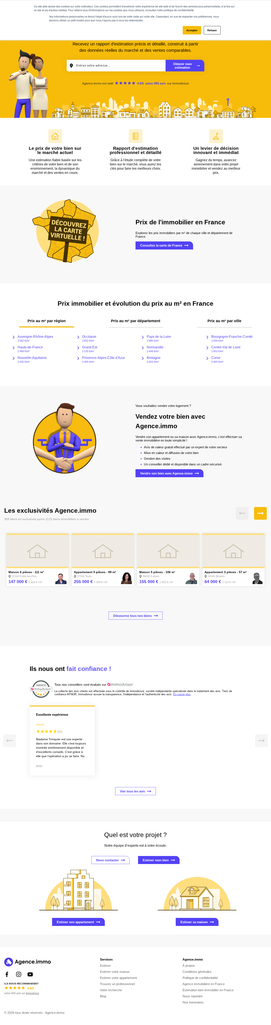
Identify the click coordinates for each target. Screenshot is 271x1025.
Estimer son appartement (75, 922)
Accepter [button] (192, 30)
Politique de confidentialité (200, 978)
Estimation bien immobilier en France (208, 990)
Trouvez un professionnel (117, 984)
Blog (103, 996)
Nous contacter (107, 860)
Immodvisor (180, 83)
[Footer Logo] (27, 963)
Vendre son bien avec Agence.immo (166, 473)
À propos (189, 965)
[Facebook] (7, 974)
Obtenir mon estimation (182, 65)
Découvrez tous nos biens (132, 615)
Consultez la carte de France (161, 245)
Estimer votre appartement (118, 978)
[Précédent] (242, 513)
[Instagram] (18, 974)
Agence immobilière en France (204, 984)
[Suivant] (260, 513)
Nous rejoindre (193, 996)
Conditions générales (197, 971)
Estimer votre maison (115, 971)
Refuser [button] (212, 30)
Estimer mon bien (156, 860)
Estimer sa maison (194, 922)
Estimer (105, 965)
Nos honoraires (193, 1002)
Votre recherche (111, 990)
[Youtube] (30, 974)
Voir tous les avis (132, 791)
